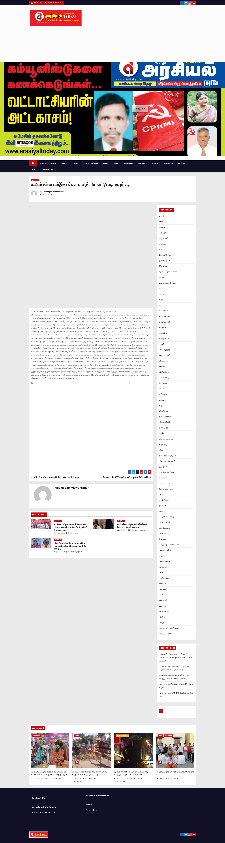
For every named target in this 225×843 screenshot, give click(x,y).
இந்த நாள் (163, 249)
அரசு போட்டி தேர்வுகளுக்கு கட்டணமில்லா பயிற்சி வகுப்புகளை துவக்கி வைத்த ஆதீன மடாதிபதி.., (175, 657)
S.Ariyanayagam (75, 533)
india (161, 221)
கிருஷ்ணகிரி (164, 338)
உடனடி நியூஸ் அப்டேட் (167, 283)
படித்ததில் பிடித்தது (166, 516)
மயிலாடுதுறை (164, 561)
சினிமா (64, 163)
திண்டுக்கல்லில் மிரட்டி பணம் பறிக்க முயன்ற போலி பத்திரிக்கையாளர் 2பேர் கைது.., (70, 546)
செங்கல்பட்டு (164, 377)
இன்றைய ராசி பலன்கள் (168, 271)
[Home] (33, 163)
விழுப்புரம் (163, 606)
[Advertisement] (112, 44)
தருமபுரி (162, 405)
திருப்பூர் (162, 433)
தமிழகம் (54, 163)
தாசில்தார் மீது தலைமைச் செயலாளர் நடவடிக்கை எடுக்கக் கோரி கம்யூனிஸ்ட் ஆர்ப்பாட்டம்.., (70, 527)
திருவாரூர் (163, 450)
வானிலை (163, 594)
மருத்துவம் (163, 567)
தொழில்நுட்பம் (164, 483)
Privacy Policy (92, 810)
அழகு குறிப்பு (164, 238)
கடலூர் (162, 294)
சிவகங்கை (163, 360)
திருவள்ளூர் (163, 444)
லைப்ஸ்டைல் (143, 163)
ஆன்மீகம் (155, 163)
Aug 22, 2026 (59, 552)
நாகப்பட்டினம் (164, 500)
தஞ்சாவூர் (163, 394)
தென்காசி (163, 477)
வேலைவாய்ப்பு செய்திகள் (169, 628)
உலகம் (116, 163)
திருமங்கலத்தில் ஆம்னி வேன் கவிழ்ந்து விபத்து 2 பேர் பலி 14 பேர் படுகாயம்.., (131, 773)
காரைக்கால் (164, 333)
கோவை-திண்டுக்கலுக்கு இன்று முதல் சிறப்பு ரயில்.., (126, 477)
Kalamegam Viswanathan (53, 192)
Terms (89, 804)
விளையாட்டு (168, 163)
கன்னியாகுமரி (165, 322)
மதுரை (162, 555)
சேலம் (161, 388)
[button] (4, 109)
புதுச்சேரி (162, 533)
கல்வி (161, 305)
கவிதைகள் (163, 310)
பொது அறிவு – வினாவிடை (169, 544)
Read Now (140, 108)
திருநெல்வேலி (164, 422)
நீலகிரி (161, 511)
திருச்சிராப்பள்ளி (165, 416)
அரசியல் (43, 163)
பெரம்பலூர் (163, 539)
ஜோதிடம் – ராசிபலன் (167, 633)
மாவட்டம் (75, 163)
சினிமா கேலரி (164, 372)
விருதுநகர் (163, 600)
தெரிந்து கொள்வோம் (167, 472)
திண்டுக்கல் (35, 180)
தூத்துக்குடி (163, 466)
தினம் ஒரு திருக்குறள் (167, 455)
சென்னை (163, 383)
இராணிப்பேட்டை (165, 255)
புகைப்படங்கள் (128, 163)
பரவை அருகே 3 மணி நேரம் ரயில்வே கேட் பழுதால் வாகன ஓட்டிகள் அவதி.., (89, 773)
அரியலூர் (163, 232)
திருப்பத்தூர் (164, 427)
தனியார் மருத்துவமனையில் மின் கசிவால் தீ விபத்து (55, 477)
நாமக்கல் (162, 505)
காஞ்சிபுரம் (163, 327)
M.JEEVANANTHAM (54, 778)
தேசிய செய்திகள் (92, 163)
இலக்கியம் (163, 266)
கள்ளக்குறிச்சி (165, 316)
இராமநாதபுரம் (164, 260)
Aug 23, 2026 (59, 533)
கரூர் (161, 299)
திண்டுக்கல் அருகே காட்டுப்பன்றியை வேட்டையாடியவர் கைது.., (132, 525)
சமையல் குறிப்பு (165, 355)
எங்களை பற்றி (48, 169)
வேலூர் (162, 622)
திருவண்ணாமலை (166, 439)
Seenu (175, 778)
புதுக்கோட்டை (164, 528)
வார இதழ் (181, 163)
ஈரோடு (161, 277)
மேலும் (34, 169)
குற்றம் (161, 344)
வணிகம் (162, 583)
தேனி (161, 494)
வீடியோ (106, 163)
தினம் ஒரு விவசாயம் (167, 461)
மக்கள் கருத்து (165, 550)
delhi (161, 216)
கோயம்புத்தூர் (164, 349)
